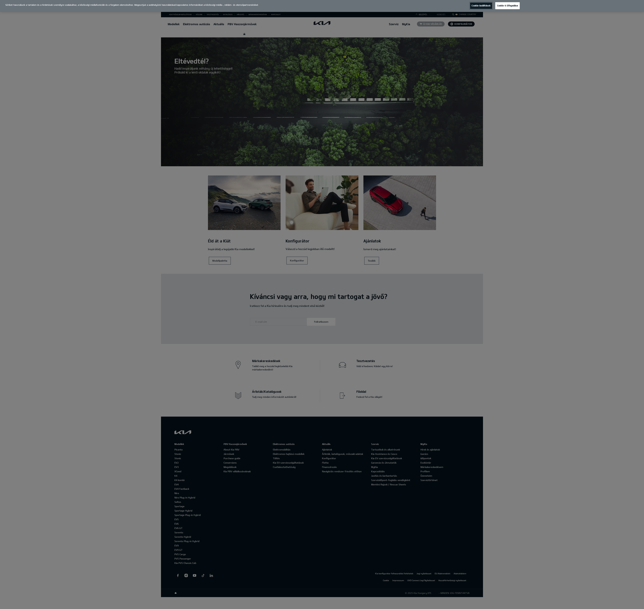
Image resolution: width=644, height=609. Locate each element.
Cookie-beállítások (481, 5)
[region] (322, 6)
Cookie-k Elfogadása (507, 5)
